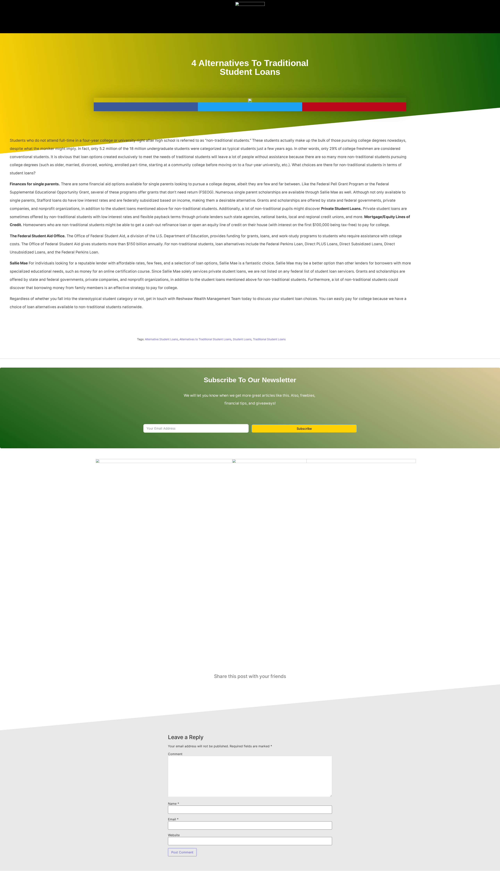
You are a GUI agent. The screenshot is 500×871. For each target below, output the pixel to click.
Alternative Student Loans (161, 339)
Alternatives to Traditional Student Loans (205, 339)
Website (174, 835)
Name (173, 803)
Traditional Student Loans (269, 339)
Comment (175, 754)
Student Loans (242, 339)
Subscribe (304, 429)
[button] (146, 106)
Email (173, 819)
